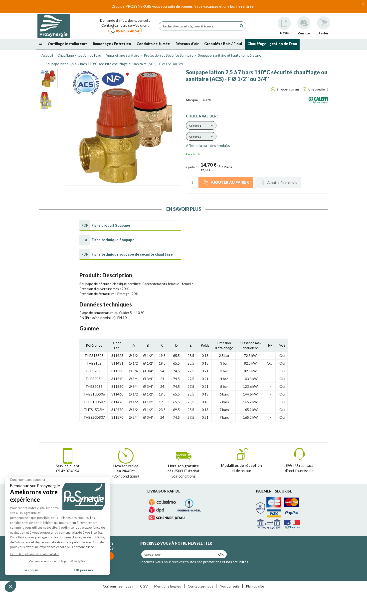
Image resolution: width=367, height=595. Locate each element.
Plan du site (255, 586)
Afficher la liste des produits (208, 145)
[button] (201, 125)
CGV (144, 586)
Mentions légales (167, 586)
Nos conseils (229, 586)
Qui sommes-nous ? (118, 586)
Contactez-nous (200, 586)
